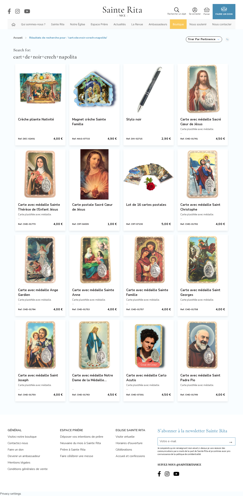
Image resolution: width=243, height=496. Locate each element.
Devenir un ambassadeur (24, 456)
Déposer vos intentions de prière (81, 437)
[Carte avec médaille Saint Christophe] (203, 174)
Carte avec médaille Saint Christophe (200, 207)
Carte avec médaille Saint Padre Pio (200, 377)
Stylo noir (133, 119)
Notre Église (77, 24)
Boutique (178, 24)
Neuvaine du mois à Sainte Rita (80, 443)
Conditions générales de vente (28, 469)
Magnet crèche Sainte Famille (89, 121)
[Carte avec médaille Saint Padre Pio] (203, 345)
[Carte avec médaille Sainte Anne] (94, 260)
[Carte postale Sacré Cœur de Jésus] (94, 174)
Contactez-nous (18, 443)
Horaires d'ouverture (129, 443)
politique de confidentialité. (188, 454)
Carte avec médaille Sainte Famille (147, 292)
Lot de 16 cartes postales (146, 205)
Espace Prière (99, 24)
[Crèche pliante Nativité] (40, 89)
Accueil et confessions (130, 456)
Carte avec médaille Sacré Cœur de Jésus (200, 121)
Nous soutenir (198, 24)
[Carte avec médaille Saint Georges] (203, 260)
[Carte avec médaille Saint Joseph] (40, 345)
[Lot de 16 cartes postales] (148, 174)
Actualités (120, 24)
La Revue (137, 24)
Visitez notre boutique (22, 437)
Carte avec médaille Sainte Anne (93, 292)
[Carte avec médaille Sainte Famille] (148, 260)
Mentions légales (19, 462)
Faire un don (224, 14)
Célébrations (124, 450)
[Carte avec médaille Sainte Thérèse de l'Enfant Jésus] (40, 174)
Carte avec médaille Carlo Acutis (146, 377)
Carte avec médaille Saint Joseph (38, 377)
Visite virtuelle (125, 437)
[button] (204, 39)
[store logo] (122, 11)
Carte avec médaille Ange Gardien (38, 292)
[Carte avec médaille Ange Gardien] (40, 260)
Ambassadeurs (158, 24)
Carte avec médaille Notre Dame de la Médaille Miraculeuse (92, 378)
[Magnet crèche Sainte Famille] (94, 89)
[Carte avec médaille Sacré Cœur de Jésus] (203, 89)
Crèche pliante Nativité (36, 119)
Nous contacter (221, 24)
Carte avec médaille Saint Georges (200, 292)
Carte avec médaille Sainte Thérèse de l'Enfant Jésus (39, 207)
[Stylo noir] (148, 89)
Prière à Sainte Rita (72, 450)
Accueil (18, 38)
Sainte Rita (57, 24)
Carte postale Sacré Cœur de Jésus (92, 207)
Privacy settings (10, 494)
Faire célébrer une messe (76, 456)
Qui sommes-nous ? (33, 24)
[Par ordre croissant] (227, 39)
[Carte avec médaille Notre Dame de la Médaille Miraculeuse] (94, 345)
